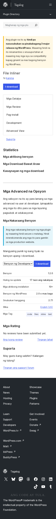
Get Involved (37, 414)
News (6, 392)
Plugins (33, 398)
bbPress (9, 451)
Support (7, 419)
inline (43, 314)
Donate (35, 424)
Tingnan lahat (45, 339)
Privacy (7, 403)
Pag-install (12, 114)
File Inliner (11, 73)
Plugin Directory (11, 14)
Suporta (10, 139)
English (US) (46, 307)
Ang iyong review (13, 339)
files (36, 314)
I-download (11, 86)
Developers (9, 424)
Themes (34, 392)
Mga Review (13, 106)
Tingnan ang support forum (18, 367)
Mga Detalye (13, 98)
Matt (7, 446)
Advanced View (15, 130)
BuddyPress (11, 457)
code (29, 314)
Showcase (36, 387)
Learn (6, 414)
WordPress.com (13, 440)
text (50, 314)
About (6, 387)
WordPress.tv (12, 430)
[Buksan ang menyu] (51, 4)
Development (14, 122)
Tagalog (15, 471)
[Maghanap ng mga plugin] (36, 25)
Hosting (7, 398)
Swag (34, 430)
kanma (10, 78)
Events (33, 419)
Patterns (34, 403)
